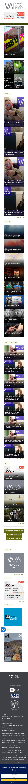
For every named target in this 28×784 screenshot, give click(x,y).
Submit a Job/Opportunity (14, 534)
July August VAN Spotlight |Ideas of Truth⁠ (13, 505)
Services (8, 72)
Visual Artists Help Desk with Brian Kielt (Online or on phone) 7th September (14, 384)
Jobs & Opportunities (11, 342)
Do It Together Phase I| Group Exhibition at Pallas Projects (12, 236)
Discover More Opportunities (16, 458)
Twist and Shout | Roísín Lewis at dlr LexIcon (13, 264)
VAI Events (8, 94)
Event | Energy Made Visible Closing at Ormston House (12, 320)
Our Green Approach (19, 71)
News (6, 463)
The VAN (7, 629)
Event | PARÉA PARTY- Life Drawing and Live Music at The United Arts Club (13, 291)
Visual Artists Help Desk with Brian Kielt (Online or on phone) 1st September (14, 356)
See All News (21, 523)
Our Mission (10, 54)
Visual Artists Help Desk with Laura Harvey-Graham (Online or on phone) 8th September (13, 398)
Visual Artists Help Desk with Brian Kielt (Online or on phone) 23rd (14, 440)
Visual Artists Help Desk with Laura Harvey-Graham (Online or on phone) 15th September (13, 412)
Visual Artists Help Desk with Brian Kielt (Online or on (14, 123)
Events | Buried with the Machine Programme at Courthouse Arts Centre (13, 277)
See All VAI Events (19, 217)
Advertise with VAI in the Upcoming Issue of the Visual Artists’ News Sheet (12, 491)
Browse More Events (19, 338)
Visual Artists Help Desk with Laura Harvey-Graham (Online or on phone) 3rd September (13, 370)
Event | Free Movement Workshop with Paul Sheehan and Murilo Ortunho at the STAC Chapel (14, 333)
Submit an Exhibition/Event (14, 538)
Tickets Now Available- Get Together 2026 (12, 477)
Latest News (8, 578)
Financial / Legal (18, 86)
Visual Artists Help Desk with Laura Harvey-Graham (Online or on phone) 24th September (13, 454)
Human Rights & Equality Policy (8, 86)
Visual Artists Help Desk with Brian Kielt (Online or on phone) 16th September (14, 426)
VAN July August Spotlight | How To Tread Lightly (13, 519)
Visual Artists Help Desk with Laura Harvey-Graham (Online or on (14, 152)
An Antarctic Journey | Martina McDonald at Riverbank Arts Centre (13, 305)
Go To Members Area (19, 574)
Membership (8, 550)
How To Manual (9, 604)
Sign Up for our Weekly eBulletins (14, 530)
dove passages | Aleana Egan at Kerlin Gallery (13, 250)
